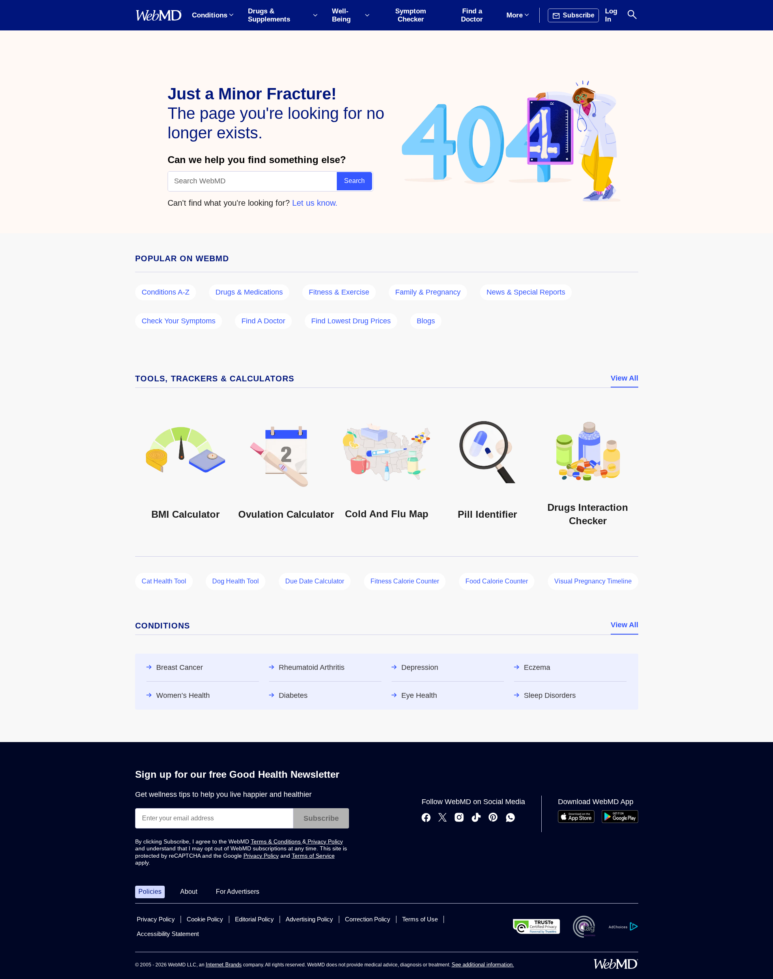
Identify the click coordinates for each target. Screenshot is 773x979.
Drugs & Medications (249, 292)
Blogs (426, 321)
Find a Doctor (472, 15)
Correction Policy (367, 919)
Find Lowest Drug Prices (351, 321)
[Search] (632, 15)
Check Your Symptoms (178, 321)
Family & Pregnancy (428, 292)
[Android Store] (620, 821)
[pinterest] (493, 818)
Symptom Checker (410, 15)
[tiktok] (476, 818)
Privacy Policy (324, 841)
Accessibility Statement (168, 933)
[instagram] (459, 818)
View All (624, 378)
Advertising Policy (309, 919)
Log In (611, 15)
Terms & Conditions (276, 841)
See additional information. (483, 965)
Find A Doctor (263, 321)
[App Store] (576, 821)
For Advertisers (237, 891)
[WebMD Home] (158, 15)
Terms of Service (313, 855)
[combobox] (252, 181)
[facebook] (426, 818)
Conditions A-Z (165, 292)
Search (354, 180)
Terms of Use (420, 919)
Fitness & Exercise (339, 292)
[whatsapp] (510, 818)
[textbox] (252, 181)
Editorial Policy (254, 919)
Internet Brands (224, 965)
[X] (442, 818)
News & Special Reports (526, 292)
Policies (149, 891)
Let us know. (315, 202)
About (188, 891)
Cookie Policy (205, 919)
